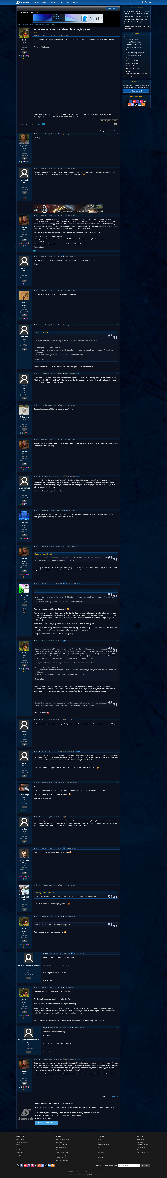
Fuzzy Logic (24, 860)
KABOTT (24, 763)
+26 (24, 535)
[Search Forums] (150, 2)
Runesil (24, 268)
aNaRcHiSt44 (24, 488)
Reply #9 (36, 439)
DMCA (90, 1175)
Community (53, 2)
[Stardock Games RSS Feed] (143, 105)
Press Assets (101, 1152)
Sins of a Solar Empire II (62, 1147)
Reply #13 (37, 583)
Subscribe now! (136, 91)
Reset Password (141, 1150)
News (61, 2)
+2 (24, 398)
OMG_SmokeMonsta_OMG (28, 965)
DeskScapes (19, 1150)
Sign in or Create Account (46, 1123)
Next (113, 131)
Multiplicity (19, 1152)
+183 (24, 239)
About (99, 1139)
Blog (67, 2)
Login (38, 12)
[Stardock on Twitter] (127, 101)
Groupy (18, 1155)
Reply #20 (37, 885)
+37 (24, 158)
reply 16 (51, 893)
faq (109, 120)
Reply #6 (36, 325)
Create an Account (142, 1145)
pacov (24, 227)
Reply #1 (36, 134)
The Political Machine (62, 1152)
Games (44, 2)
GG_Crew (24, 595)
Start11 (18, 1145)
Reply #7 (36, 374)
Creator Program (102, 1155)
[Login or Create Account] (143, 2)
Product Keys (141, 1147)
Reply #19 (37, 848)
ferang (24, 302)
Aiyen (24, 385)
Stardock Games (28, 24)
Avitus (24, 829)
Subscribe (145, 1165)
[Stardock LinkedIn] (139, 105)
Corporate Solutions (22, 1142)
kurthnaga (24, 794)
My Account (140, 1142)
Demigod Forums (63, 35)
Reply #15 (37, 720)
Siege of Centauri (61, 1157)
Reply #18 (37, 817)
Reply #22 (46, 953)
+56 (24, 52)
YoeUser (24, 337)
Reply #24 (46, 1028)
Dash (24, 40)
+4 (24, 500)
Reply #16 (37, 751)
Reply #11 (37, 510)
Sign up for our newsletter (106, 1165)
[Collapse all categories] (149, 36)
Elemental (59, 1142)
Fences (18, 1147)
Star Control (59, 1150)
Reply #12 (37, 546)
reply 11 (52, 554)
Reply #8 (36, 405)
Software (36, 2)
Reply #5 (36, 290)
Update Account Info (143, 1152)
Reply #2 (36, 168)
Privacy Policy (72, 1175)
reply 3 (49, 332)
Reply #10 (37, 476)
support (114, 120)
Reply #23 (37, 987)
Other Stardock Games (41, 24)
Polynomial (24, 146)
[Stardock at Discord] (132, 105)
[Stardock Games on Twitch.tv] (138, 101)
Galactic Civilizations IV (62, 1145)
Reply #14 (37, 641)
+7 (24, 429)
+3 (24, 315)
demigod (103, 120)
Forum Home (24, 12)
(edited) (77, 374)
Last (117, 131)
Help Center (140, 1139)
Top (117, 134)
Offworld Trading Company (64, 1155)
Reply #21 (37, 916)
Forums (100, 1160)
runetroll (24, 180)
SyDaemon (24, 417)
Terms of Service (82, 1175)
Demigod (52, 24)
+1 (24, 280)
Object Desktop (20, 1139)
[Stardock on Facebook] (131, 101)
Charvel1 (24, 522)
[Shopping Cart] (146, 2)
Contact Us (101, 1157)
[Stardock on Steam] (145, 101)
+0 (24, 192)
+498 (24, 872)
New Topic (112, 9)
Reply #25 (37, 1059)
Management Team (103, 1145)
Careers (100, 1147)
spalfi (24, 732)
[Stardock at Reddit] (129, 105)
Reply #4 (36, 256)
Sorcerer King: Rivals (62, 1160)
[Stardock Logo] (23, 2)
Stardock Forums (69, 256)
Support (75, 2)
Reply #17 (37, 783)
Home (19, 24)
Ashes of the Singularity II (63, 1139)
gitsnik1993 (24, 897)
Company (101, 1136)
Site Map (96, 1175)
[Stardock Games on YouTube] (134, 101)
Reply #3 (36, 215)
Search (32, 12)
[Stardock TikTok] (136, 105)
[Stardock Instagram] (141, 101)
